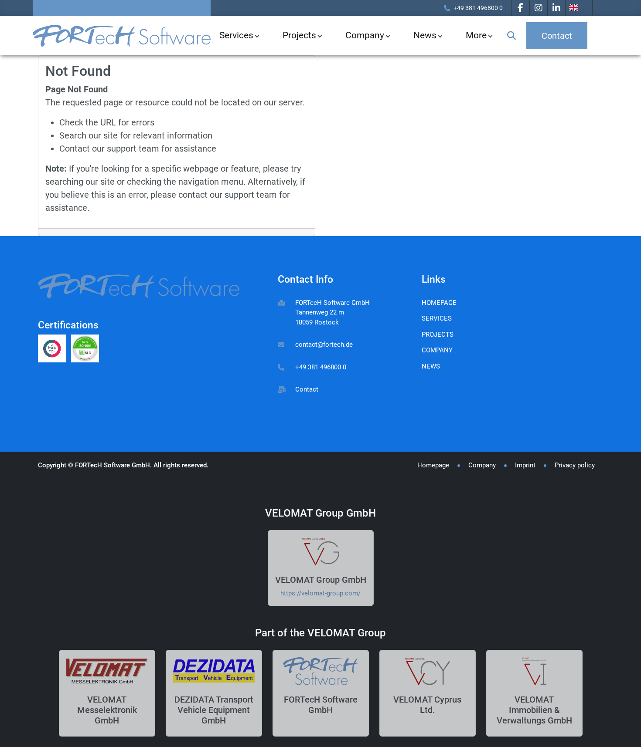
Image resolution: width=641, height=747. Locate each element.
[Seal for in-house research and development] (54, 350)
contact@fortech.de (324, 344)
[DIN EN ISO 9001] (86, 350)
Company (364, 35)
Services (236, 35)
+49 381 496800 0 (478, 8)
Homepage (439, 303)
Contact (306, 389)
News (431, 366)
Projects (299, 35)
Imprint (525, 465)
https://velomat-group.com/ (320, 593)
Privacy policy (575, 465)
